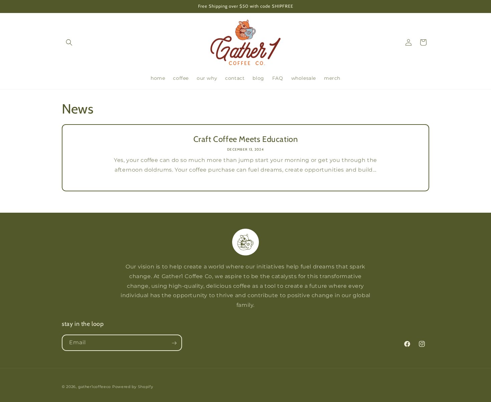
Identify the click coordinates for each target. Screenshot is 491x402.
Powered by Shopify (132, 386)
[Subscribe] (174, 343)
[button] (69, 42)
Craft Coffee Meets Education (245, 139)
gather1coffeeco (94, 386)
